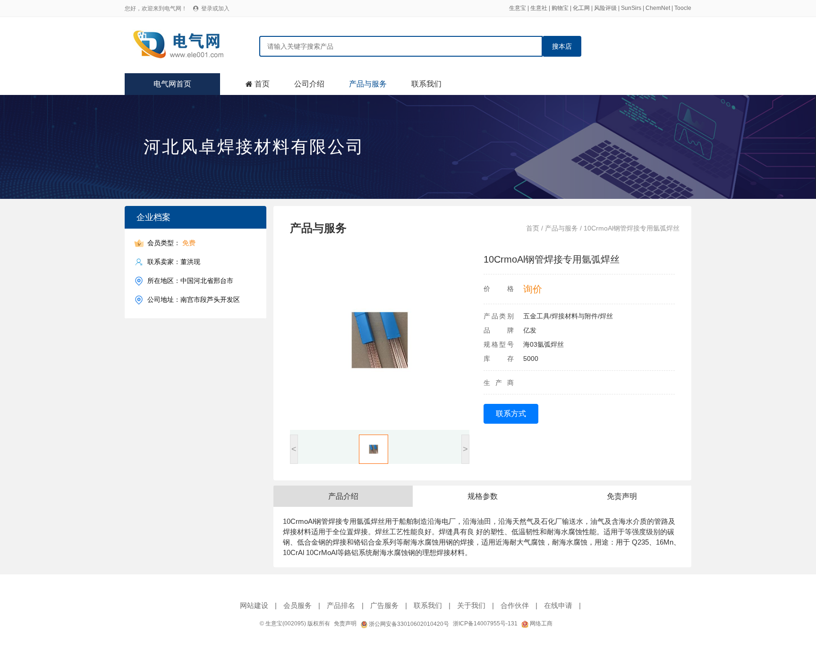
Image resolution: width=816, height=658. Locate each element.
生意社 (538, 8)
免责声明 (345, 623)
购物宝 (560, 8)
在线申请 (558, 605)
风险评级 (605, 8)
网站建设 (254, 605)
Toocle (682, 8)
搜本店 (562, 46)
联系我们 (426, 84)
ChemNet (658, 8)
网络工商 (540, 623)
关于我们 (471, 605)
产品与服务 (368, 84)
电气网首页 (172, 84)
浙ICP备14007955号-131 (485, 623)
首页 (262, 84)
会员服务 (297, 605)
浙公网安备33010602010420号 (408, 624)
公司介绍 (309, 84)
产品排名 (341, 605)
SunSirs (631, 8)
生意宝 (517, 8)
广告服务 (384, 605)
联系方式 (511, 414)
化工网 (581, 8)
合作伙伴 (515, 605)
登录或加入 (215, 8)
